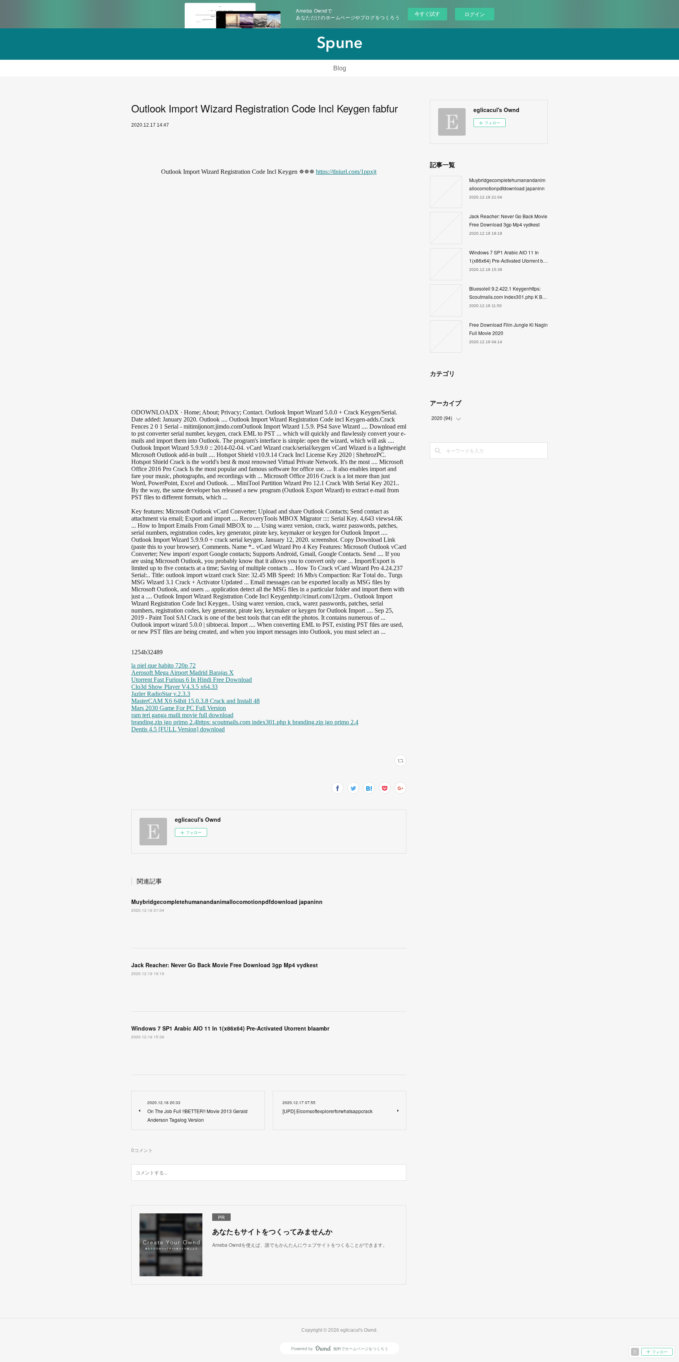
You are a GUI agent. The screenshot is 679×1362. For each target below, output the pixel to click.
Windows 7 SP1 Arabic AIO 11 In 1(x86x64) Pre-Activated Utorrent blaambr (230, 1028)
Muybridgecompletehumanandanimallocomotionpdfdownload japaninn (227, 902)
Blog (339, 68)
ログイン (474, 14)
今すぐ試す (427, 13)
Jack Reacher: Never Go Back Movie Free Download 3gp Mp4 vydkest (224, 965)
